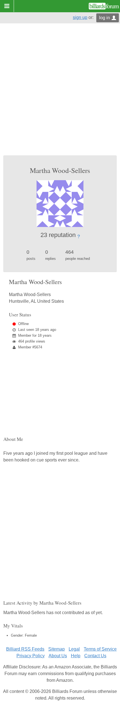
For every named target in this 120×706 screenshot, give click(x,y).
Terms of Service (100, 649)
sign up (80, 17)
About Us (58, 655)
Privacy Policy (30, 655)
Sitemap (56, 649)
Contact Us (95, 655)
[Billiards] (104, 6)
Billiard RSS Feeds (25, 649)
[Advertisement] (60, 93)
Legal (74, 649)
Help (75, 655)
